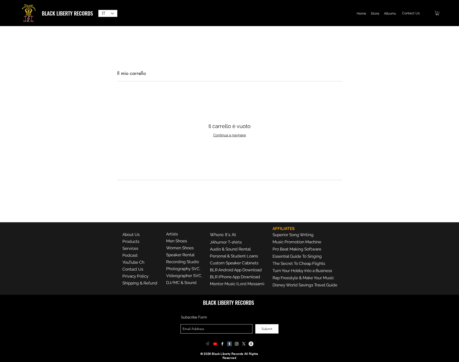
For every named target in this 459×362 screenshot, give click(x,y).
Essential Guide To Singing (297, 256)
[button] (437, 13)
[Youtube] (215, 343)
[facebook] (222, 343)
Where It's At (223, 234)
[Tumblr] (229, 343)
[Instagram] (236, 343)
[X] (243, 343)
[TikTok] (208, 343)
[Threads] (251, 343)
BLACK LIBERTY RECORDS (67, 13)
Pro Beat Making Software (297, 249)
